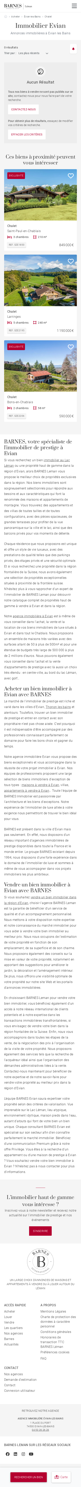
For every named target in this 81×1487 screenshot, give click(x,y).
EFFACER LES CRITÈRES (26, 134)
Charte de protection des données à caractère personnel (58, 1321)
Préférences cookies (55, 1352)
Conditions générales (55, 1332)
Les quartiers (13, 1328)
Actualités (11, 1344)
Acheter (15, 16)
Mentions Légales (53, 1311)
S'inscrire (40, 1231)
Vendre (9, 1322)
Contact (10, 1385)
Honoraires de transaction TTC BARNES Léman (52, 1342)
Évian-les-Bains (32, 16)
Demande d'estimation (20, 1380)
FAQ (43, 1358)
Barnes (9, 1339)
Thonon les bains (58, 707)
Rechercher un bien (28, 1477)
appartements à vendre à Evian (26, 791)
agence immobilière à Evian (33, 616)
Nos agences (13, 1333)
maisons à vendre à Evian (40, 785)
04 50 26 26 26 (40, 1430)
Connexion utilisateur (19, 1391)
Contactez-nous (23, 109)
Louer (8, 1317)
